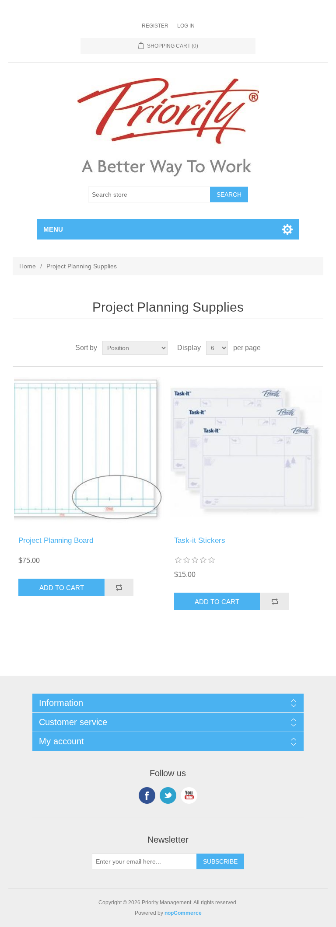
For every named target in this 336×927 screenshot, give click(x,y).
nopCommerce (183, 913)
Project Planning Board (55, 540)
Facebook (147, 795)
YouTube (189, 795)
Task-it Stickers (199, 540)
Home (27, 266)
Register (155, 26)
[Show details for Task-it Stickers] (246, 451)
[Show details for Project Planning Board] (90, 451)
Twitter (168, 795)
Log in (186, 26)
